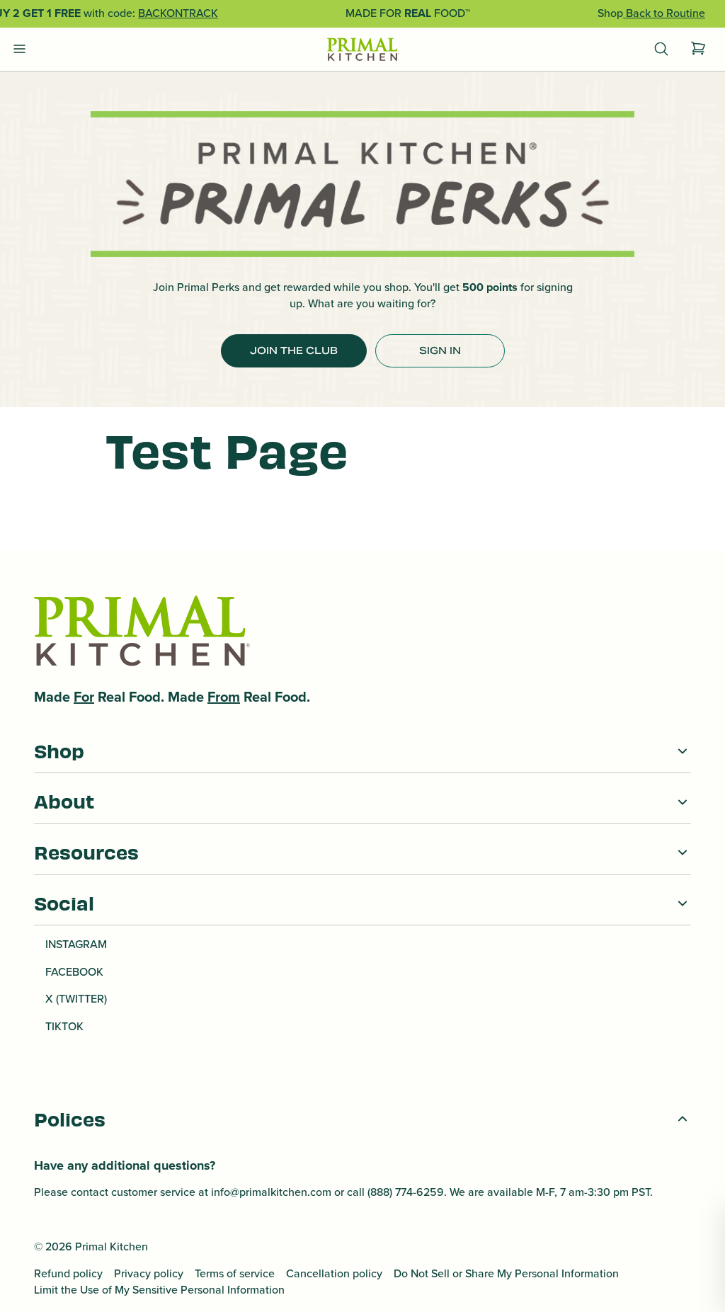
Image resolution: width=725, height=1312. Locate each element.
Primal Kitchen (111, 1246)
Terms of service (235, 1274)
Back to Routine (664, 13)
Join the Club (294, 350)
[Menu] (19, 49)
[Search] (661, 49)
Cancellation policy (334, 1274)
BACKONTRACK (178, 13)
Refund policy (68, 1274)
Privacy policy (148, 1274)
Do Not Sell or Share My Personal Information (506, 1274)
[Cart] (698, 49)
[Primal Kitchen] (362, 50)
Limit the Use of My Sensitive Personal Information (159, 1290)
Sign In (440, 350)
